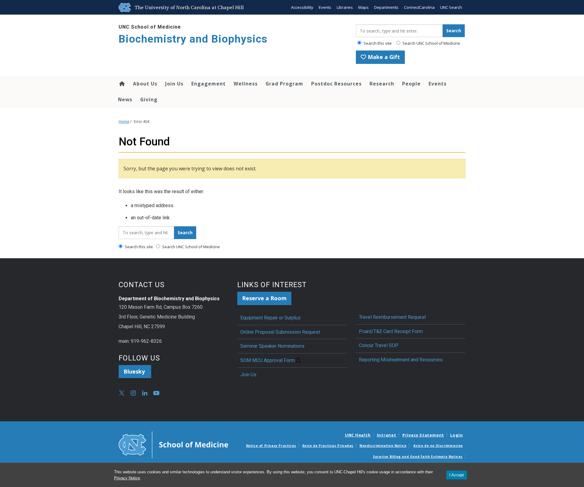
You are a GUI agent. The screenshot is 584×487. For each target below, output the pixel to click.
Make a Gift (383, 57)
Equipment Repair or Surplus (270, 318)
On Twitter (122, 393)
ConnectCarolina (419, 7)
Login (456, 435)
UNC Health (358, 435)
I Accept (456, 475)
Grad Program (284, 83)
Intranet (386, 435)
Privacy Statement (423, 435)
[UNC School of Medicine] (173, 444)
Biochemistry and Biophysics (193, 39)
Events (325, 7)
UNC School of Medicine (150, 27)
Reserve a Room (264, 298)
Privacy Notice (127, 478)
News (125, 99)
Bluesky (134, 371)
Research (382, 83)
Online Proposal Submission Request (280, 332)
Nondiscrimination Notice (383, 446)
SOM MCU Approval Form (267, 360)
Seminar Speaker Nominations (272, 346)
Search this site (377, 43)
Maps (363, 7)
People (411, 83)
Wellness (246, 83)
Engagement (208, 83)
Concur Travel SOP (378, 345)
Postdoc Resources (336, 83)
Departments (386, 7)
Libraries (345, 7)
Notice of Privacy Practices (271, 446)
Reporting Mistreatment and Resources (401, 360)
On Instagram (133, 393)
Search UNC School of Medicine (430, 43)
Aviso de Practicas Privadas (327, 446)
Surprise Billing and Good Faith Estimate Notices (418, 456)
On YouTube (156, 393)
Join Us (174, 83)
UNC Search (451, 7)
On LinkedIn (145, 393)
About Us (145, 83)
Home (121, 83)
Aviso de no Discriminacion (438, 446)
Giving (149, 99)
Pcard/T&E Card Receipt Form (391, 331)
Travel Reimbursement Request (392, 317)
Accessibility (302, 7)
